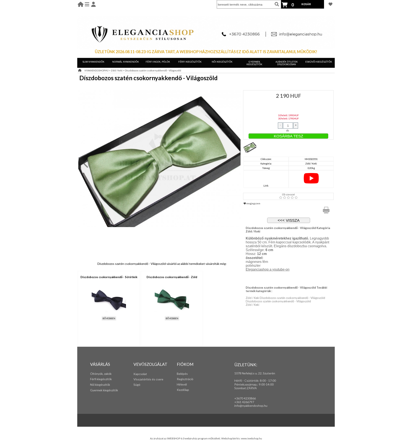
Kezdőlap (183, 390)
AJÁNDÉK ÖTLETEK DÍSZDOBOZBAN (287, 63)
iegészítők (105, 379)
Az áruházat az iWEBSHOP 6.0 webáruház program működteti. (185, 438)
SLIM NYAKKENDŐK (93, 61)
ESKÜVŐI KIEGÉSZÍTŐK (318, 61)
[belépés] (93, 4)
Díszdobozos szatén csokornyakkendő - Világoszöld (153, 70)
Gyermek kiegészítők (104, 390)
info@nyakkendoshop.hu (250, 405)
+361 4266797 (244, 402)
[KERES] (277, 4)
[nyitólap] (80, 4)
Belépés (182, 373)
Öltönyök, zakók (101, 373)
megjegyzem (253, 203)
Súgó (136, 384)
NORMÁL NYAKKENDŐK (125, 61)
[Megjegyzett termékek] (330, 4)
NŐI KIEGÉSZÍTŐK (222, 61)
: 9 (259, 384)
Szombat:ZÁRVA (245, 388)
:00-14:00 (267, 384)
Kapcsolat (140, 374)
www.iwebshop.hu (251, 438)
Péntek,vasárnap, (245, 384)
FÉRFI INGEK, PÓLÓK (158, 61)
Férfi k (94, 379)
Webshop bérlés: (231, 438)
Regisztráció (185, 379)
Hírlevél (182, 384)
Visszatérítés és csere (148, 379)
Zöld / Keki (117, 70)
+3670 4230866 (245, 398)
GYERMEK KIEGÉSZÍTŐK (254, 63)
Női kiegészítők (100, 384)
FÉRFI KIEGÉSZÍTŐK (189, 61)
